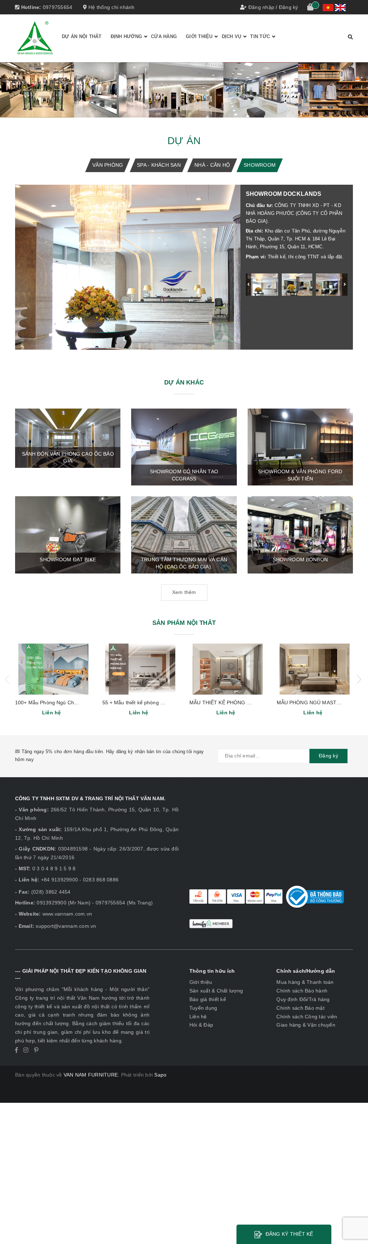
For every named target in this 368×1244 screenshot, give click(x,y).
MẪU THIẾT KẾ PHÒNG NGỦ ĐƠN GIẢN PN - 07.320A (253, 702)
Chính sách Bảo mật (300, 1008)
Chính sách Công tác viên (306, 1016)
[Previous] (248, 284)
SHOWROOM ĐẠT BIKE (68, 559)
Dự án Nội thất (82, 36)
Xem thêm (184, 592)
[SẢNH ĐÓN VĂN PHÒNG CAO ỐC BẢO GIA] (67, 438)
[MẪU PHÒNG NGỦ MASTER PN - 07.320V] (315, 669)
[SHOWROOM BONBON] (300, 535)
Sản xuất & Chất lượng (216, 991)
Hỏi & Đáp (201, 1025)
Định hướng (126, 36)
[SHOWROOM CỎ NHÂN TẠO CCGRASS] (183, 447)
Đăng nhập (261, 7)
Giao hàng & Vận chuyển (305, 1025)
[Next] (345, 284)
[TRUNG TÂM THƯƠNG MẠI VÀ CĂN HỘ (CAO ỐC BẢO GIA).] (183, 535)
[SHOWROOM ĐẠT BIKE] (67, 535)
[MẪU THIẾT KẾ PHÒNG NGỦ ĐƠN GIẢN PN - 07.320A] (227, 669)
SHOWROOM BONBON (300, 559)
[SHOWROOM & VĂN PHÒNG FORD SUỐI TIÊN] (300, 447)
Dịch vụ (232, 36)
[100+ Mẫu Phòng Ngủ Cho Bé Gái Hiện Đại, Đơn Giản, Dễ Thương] (53, 669)
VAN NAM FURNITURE (91, 1075)
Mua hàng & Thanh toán (305, 982)
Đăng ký (288, 7)
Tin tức (260, 36)
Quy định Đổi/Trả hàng (303, 999)
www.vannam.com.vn (67, 914)
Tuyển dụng (203, 1008)
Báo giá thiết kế (207, 999)
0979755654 (58, 7)
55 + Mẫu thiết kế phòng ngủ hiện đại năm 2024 (158, 702)
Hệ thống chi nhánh (111, 7)
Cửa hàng (164, 36)
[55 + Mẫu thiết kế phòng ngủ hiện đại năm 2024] (140, 669)
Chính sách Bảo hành (301, 991)
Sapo (160, 1075)
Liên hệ (198, 1016)
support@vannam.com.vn (66, 926)
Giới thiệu (199, 36)
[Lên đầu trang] (355, 1222)
